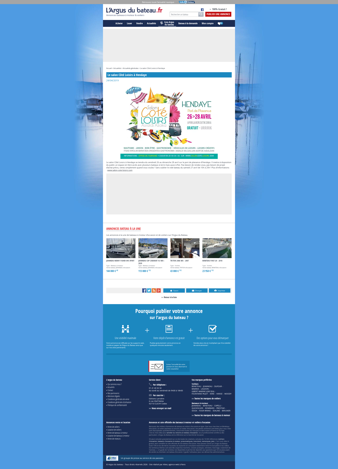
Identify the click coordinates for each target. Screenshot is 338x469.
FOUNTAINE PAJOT (200, 394)
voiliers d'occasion (191, 426)
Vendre (139, 23)
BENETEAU (196, 386)
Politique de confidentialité (117, 405)
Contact (110, 390)
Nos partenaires (113, 393)
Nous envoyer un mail (161, 408)
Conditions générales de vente (118, 399)
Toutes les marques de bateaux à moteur (212, 415)
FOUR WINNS (205, 410)
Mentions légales (114, 396)
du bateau (169, 23)
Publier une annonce (218, 14)
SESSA (194, 410)
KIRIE (212, 394)
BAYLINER (226, 410)
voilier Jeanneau (165, 428)
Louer (129, 23)
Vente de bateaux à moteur (118, 432)
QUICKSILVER (197, 408)
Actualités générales (130, 68)
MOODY (227, 394)
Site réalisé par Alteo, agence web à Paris (167, 464)
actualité (216, 446)
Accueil (109, 68)
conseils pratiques (197, 448)
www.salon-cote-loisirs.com (119, 170)
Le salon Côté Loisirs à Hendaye (152, 68)
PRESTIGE (220, 408)
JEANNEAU (207, 386)
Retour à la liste (170, 297)
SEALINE (216, 410)
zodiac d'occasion (188, 428)
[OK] (201, 14)
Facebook (144, 290)
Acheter (119, 23)
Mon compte (207, 23)
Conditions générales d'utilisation (119, 402)
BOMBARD (209, 408)
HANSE (219, 394)
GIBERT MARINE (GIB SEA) (203, 391)
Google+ (158, 290)
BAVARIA (195, 389)
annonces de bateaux (175, 426)
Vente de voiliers (113, 426)
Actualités (151, 23)
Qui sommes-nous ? (115, 384)
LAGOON (205, 389)
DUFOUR (218, 386)
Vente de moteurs (114, 438)
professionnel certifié (211, 433)
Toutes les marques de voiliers (207, 398)
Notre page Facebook (202, 9)
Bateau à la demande (188, 23)
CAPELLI (217, 405)
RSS (154, 290)
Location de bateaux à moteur (118, 435)
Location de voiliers (114, 429)
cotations (191, 439)
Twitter (149, 290)
